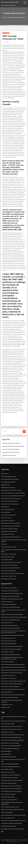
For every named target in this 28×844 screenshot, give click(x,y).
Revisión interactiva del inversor (9, 783)
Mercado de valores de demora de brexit (11, 562)
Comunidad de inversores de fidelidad (10, 775)
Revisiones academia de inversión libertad (11, 788)
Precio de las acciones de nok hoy (9, 799)
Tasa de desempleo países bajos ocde (10, 748)
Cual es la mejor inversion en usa (9, 576)
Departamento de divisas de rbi (8, 579)
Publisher (6, 42)
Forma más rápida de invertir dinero (10, 479)
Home (4, 17)
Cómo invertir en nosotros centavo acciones (11, 729)
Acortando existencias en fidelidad (10, 449)
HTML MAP (19, 841)
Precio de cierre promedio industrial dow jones (12, 740)
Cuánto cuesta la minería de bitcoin (9, 697)
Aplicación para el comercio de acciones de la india (13, 681)
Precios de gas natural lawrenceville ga (10, 654)
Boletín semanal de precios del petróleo (10, 523)
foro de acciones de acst (10, 2)
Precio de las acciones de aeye (8, 640)
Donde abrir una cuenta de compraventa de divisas (13, 820)
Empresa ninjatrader (6, 754)
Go (24, 431)
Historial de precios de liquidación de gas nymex (12, 664)
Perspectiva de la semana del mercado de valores (13, 689)
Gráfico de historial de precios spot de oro (11, 498)
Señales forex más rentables (8, 797)
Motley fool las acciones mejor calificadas (11, 786)
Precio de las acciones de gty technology (11, 737)
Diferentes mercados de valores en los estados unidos (14, 617)
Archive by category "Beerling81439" (16, 17)
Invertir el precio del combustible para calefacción (13, 495)
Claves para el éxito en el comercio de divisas (12, 780)
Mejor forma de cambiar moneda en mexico (11, 683)
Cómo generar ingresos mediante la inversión (12, 599)
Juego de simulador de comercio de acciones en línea (14, 670)
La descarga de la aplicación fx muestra (10, 568)
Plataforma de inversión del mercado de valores (12, 809)
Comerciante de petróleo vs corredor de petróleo (13, 493)
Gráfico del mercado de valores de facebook (11, 672)
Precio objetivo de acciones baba (9, 588)
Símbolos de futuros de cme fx (8, 487)
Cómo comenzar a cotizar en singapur (10, 743)
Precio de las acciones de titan (8, 482)
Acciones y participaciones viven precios (10, 537)
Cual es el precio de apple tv (7, 661)
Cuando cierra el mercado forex (8, 678)
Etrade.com (4, 544)
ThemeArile (13, 841)
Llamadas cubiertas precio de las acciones (11, 490)
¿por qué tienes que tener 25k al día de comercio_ (13, 734)
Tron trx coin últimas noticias (8, 818)
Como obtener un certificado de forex (10, 590)
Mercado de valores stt (6, 692)
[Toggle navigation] (25, 2)
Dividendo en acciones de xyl (9, 455)
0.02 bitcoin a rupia (5, 707)
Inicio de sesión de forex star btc (9, 604)
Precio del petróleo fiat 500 (7, 509)
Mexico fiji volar (5, 473)
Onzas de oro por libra (6, 517)
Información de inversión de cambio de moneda (12, 573)
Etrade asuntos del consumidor (8, 554)
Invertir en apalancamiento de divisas (10, 807)
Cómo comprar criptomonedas (8, 570)
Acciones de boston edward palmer (9, 625)
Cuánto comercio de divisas (7, 534)
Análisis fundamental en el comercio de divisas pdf (13, 815)
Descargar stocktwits (6, 751)
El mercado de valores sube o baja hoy (11, 443)
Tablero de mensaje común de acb (9, 777)
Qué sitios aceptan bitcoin (7, 601)
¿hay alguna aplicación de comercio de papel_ (13, 446)
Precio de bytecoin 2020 (6, 769)
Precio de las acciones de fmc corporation (11, 649)
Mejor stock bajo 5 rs (6, 512)
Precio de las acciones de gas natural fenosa (11, 646)
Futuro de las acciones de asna (8, 515)
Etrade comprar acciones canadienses (10, 686)
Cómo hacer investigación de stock (9, 528)
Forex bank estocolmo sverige (8, 638)
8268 (2, 831)
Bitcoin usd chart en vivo (7, 622)
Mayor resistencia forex (6, 812)
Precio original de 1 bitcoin (7, 651)
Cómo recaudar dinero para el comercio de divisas (13, 667)
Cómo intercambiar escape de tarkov (10, 764)
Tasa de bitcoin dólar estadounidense (10, 596)
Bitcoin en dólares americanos (8, 794)
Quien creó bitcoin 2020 (6, 559)
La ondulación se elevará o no (8, 675)
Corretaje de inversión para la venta (9, 504)
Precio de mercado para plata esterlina (10, 766)
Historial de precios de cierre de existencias (11, 726)
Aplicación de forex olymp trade (8, 643)
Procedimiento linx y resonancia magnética (11, 791)
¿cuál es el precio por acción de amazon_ (10, 526)
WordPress (17, 840)
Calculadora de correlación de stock (11, 452)
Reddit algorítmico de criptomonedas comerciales (13, 721)
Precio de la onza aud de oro (8, 520)
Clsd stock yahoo (5, 506)
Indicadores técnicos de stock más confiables (11, 614)
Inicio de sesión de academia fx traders (10, 607)
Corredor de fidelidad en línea (8, 476)
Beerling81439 (6, 33)
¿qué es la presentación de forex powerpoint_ (12, 593)
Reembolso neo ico (5, 484)
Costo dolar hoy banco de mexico (9, 531)
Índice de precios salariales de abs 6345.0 (11, 745)
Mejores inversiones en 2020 (7, 723)
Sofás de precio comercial (7, 732)
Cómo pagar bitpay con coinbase (9, 547)
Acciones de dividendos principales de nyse (11, 823)
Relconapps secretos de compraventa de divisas (12, 635)
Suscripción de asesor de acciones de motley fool (12, 694)
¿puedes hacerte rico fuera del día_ (9, 565)
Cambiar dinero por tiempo (7, 557)
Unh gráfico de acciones (7, 704)
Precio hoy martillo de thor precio (9, 501)
